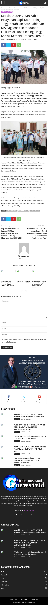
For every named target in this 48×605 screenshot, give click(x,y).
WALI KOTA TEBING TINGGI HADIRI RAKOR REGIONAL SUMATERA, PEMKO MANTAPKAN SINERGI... (29, 427)
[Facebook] (3, 45)
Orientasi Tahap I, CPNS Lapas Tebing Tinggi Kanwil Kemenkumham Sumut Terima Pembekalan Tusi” (37, 233)
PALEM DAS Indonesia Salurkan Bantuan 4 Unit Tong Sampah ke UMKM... (30, 437)
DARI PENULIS (30, 266)
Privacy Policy (35, 599)
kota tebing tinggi (23, 210)
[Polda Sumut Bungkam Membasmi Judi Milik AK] (24, 275)
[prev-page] (23, 291)
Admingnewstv (10, 39)
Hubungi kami (24, 599)
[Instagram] (22, 515)
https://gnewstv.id (24, 258)
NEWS (3, 578)
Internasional (5, 585)
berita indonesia (11, 210)
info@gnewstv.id (29, 510)
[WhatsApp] (19, 45)
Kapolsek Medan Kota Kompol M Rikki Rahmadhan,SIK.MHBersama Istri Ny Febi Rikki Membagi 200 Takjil (11, 233)
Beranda (3, 8)
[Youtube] (31, 515)
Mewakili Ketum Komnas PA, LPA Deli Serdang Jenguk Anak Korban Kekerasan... (30, 415)
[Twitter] (8, 45)
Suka (8, 395)
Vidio (2, 588)
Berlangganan (39, 395)
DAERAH (10, 8)
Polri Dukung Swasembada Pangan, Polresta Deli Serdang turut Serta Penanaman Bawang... (27, 460)
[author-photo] (24, 248)
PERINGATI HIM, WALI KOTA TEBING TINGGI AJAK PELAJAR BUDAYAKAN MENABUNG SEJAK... (30, 449)
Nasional (16, 419)
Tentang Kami (13, 599)
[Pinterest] (13, 45)
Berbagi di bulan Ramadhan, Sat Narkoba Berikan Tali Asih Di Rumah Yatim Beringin (8, 283)
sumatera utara (35, 210)
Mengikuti (24, 395)
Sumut (15, 8)
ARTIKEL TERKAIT (18, 266)
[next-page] (25, 291)
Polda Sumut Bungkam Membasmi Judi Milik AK (24, 282)
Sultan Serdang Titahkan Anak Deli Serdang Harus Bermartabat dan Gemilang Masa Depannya (39, 284)
